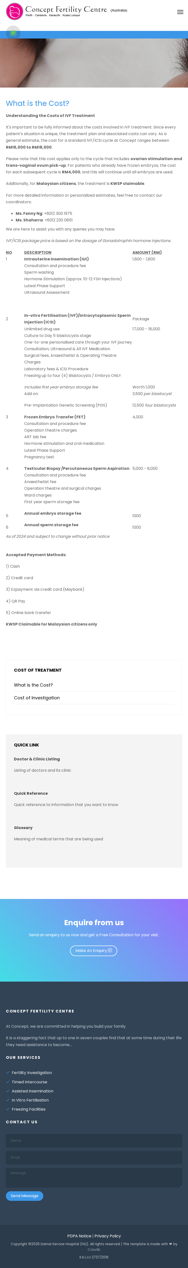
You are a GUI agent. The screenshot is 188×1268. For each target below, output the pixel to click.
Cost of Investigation (37, 698)
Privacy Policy (107, 1236)
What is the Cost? (37, 103)
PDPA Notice (79, 1236)
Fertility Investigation (32, 1073)
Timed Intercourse (29, 1082)
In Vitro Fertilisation (30, 1100)
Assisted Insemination (32, 1091)
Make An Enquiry (91, 950)
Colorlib (94, 1249)
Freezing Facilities (29, 1109)
